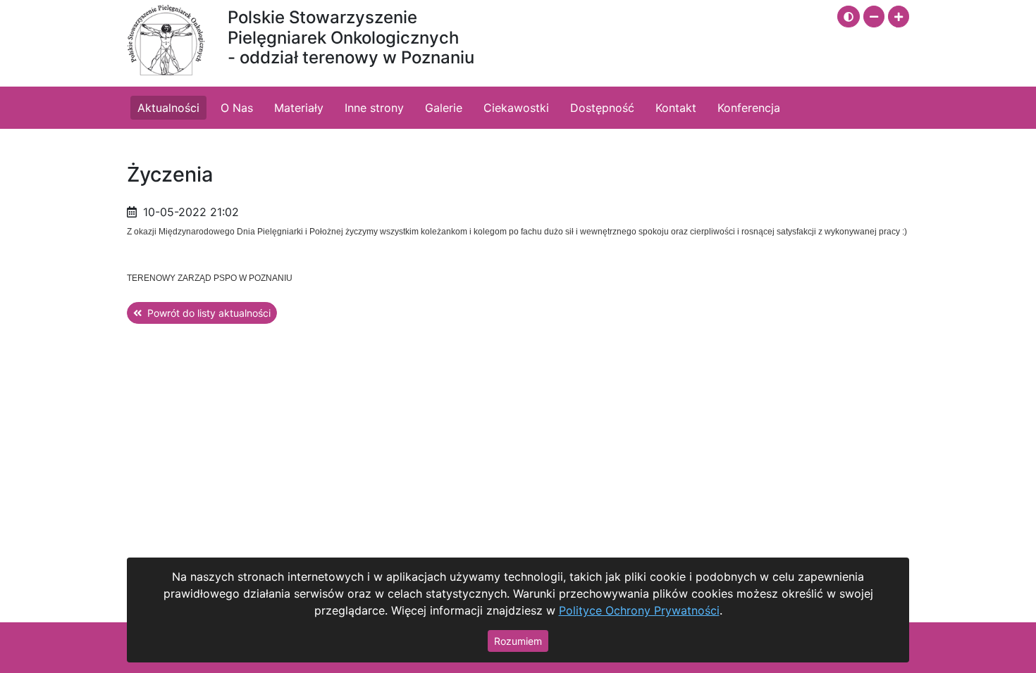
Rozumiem (518, 641)
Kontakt (675, 108)
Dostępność (602, 108)
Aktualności (168, 108)
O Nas (237, 108)
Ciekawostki (516, 108)
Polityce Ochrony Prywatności (639, 610)
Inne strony (374, 108)
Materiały (298, 108)
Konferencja (748, 108)
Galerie (443, 108)
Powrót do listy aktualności (209, 313)
